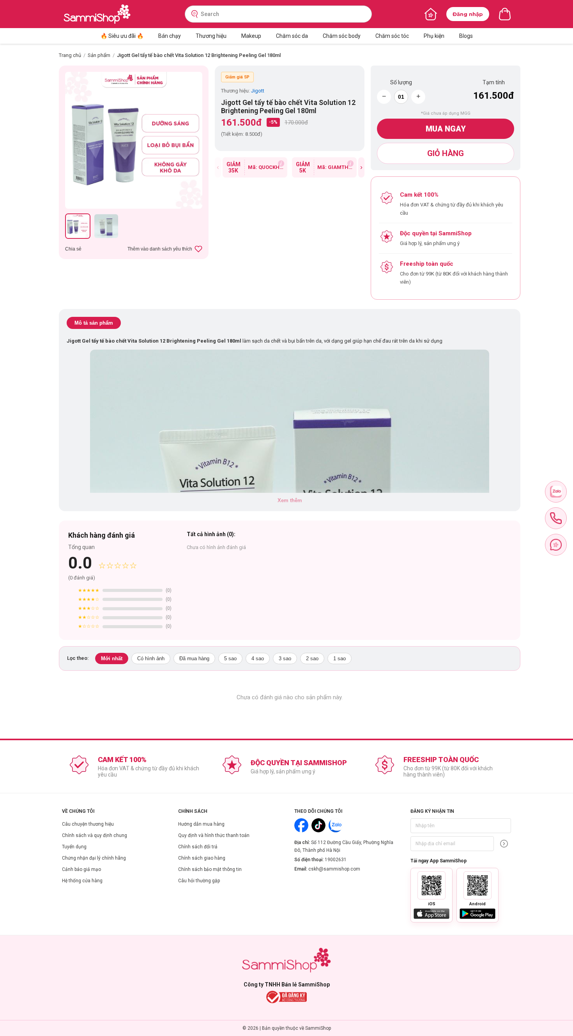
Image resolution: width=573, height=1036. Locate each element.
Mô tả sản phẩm (93, 323)
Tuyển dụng (74, 846)
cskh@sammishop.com (334, 869)
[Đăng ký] (504, 844)
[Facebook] (301, 825)
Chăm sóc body (342, 36)
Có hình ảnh (150, 658)
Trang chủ (70, 55)
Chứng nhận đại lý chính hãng (94, 858)
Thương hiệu (211, 36)
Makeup (251, 36)
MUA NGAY (446, 128)
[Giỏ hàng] (505, 14)
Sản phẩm (99, 55)
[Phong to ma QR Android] (477, 885)
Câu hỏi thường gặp (199, 880)
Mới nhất (111, 658)
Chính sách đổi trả (198, 846)
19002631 (336, 859)
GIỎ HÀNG (445, 153)
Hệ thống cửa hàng (82, 880)
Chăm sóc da (292, 36)
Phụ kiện (434, 36)
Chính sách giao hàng (201, 858)
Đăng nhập (468, 14)
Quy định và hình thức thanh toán (213, 835)
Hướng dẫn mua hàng (201, 824)
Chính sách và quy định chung (94, 835)
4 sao (257, 658)
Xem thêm (290, 500)
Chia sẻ (73, 249)
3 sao (285, 658)
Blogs (466, 36)
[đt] (556, 518)
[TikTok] (318, 825)
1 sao (339, 658)
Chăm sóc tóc (392, 36)
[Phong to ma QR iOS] (431, 885)
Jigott (257, 91)
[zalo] (556, 492)
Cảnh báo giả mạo (81, 869)
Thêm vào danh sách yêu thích (159, 249)
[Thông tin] (281, 163)
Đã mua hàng (194, 658)
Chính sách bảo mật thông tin (210, 869)
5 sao (230, 658)
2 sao (312, 658)
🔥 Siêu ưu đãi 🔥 (122, 36)
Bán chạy (169, 36)
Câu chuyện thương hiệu (88, 824)
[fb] (556, 545)
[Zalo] (336, 825)
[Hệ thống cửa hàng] (430, 14)
